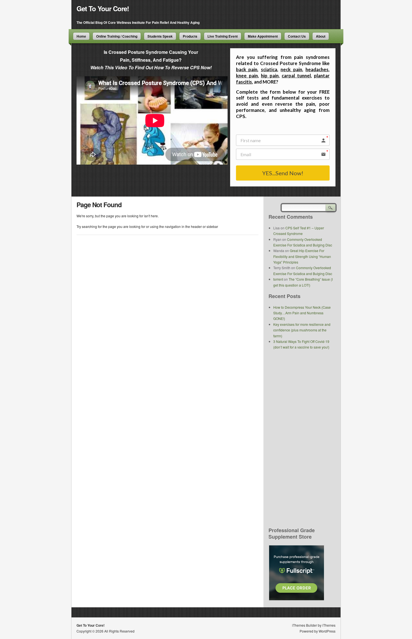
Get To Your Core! (103, 8)
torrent (278, 279)
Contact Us (297, 36)
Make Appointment (263, 36)
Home (81, 36)
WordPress (327, 631)
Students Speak (160, 36)
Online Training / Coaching (116, 36)
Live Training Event (222, 36)
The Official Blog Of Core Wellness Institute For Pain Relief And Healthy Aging (138, 22)
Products (190, 36)
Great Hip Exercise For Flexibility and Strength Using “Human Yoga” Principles (302, 256)
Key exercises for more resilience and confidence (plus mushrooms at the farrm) (301, 330)
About (320, 36)
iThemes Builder (304, 625)
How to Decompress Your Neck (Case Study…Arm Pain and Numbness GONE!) (302, 313)
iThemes (328, 625)
